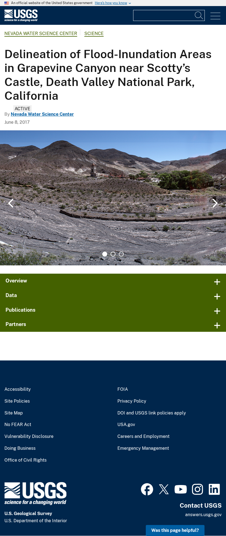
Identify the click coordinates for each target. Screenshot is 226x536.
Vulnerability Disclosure (28, 436)
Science (94, 33)
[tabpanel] (113, 197)
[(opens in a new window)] (147, 488)
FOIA (122, 389)
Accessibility (17, 389)
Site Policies (17, 401)
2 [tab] (113, 254)
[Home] (20, 20)
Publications (21, 310)
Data (11, 295)
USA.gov (126, 424)
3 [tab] (121, 254)
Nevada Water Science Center (40, 33)
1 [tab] (104, 254)
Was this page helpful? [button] (175, 530)
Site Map (13, 413)
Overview (16, 281)
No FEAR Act (17, 424)
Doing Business (20, 448)
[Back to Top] (206, 516)
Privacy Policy (131, 401)
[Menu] (215, 16)
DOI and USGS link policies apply (151, 413)
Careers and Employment (143, 436)
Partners (16, 324)
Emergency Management (143, 448)
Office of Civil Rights (25, 460)
